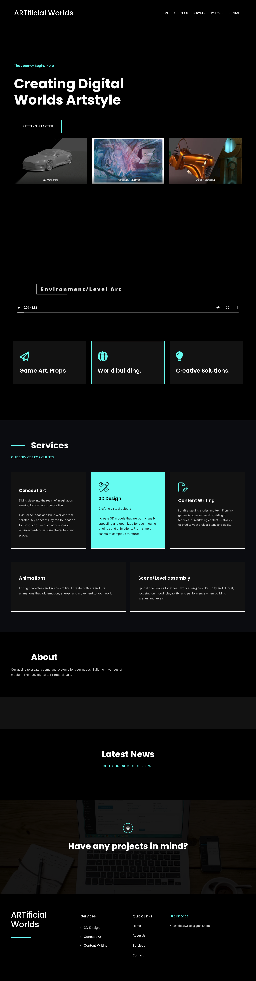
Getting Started (37, 126)
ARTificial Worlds (43, 13)
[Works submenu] (223, 13)
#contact (179, 916)
